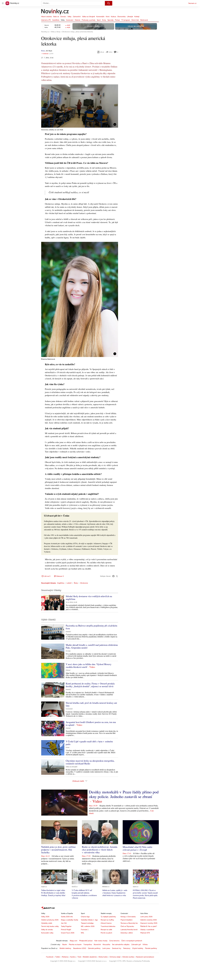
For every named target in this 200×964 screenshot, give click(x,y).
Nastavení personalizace (145, 957)
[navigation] (3, 3)
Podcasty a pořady (88, 20)
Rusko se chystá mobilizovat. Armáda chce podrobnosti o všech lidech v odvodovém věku (99, 849)
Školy (76, 583)
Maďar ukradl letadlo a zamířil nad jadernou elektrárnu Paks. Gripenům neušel (92, 646)
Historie (77, 20)
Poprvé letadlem (127, 920)
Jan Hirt (64, 923)
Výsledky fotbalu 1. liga (89, 920)
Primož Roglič (66, 929)
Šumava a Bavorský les (129, 923)
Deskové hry (116, 948)
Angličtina (60, 583)
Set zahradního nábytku (121, 944)
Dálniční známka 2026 (148, 920)
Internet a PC (46, 20)
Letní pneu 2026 (146, 917)
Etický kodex (103, 957)
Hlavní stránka (46, 16)
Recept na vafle (106, 929)
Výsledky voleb (46, 923)
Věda (63, 20)
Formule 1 (84, 929)
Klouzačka (106, 944)
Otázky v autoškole (147, 929)
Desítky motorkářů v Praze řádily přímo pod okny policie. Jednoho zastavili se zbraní (124, 794)
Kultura (113, 16)
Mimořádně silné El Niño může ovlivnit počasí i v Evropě (137, 848)
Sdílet (110, 52)
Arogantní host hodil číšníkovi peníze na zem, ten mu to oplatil (91, 723)
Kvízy (104, 20)
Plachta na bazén (75, 944)
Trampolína (87, 944)
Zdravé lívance (106, 923)
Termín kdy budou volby (50, 926)
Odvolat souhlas (128, 957)
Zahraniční (77, 16)
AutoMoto (55, 20)
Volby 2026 (45, 917)
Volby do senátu (47, 929)
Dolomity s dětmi (127, 933)
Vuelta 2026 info (67, 917)
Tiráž (79, 957)
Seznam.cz (192, 3)
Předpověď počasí (86, 941)
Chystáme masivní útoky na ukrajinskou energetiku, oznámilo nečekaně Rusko (90, 762)
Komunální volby (47, 933)
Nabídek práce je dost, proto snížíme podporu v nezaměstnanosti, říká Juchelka (58, 849)
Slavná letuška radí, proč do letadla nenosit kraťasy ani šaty (91, 704)
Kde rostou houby (100, 941)
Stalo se (56, 16)
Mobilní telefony (65, 948)
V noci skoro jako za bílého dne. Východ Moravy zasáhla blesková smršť (88, 666)
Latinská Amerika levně (129, 929)
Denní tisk (135, 20)
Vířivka (145, 944)
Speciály (110, 20)
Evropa (68, 651)
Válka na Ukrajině (88, 16)
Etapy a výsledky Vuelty (69, 920)
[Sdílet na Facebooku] (113, 576)
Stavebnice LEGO (79, 948)
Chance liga (85, 917)
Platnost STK (145, 933)
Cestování (69, 20)
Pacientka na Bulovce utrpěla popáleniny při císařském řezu (91, 627)
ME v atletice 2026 (87, 926)
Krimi (107, 16)
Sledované (144, 20)
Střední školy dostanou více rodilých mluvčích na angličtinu (89, 598)
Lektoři (69, 583)
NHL (82, 933)
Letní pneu (106, 948)
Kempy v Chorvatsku (128, 917)
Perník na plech (106, 933)
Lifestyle (130, 16)
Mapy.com (73, 941)
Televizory (126, 948)
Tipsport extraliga (87, 923)
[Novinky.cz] (55, 12)
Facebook (49, 957)
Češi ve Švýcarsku (127, 926)
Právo (43, 51)
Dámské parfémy (94, 948)
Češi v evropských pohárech (131, 941)
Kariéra (73, 957)
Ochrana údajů (115, 957)
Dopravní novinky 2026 (148, 923)
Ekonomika (121, 16)
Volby (69, 16)
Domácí (63, 16)
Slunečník (97, 944)
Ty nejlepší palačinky (108, 917)
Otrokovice (84, 583)
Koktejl (136, 16)
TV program (125, 20)
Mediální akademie (90, 957)
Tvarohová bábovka (108, 926)
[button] (79, 106)
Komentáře (100, 16)
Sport (99, 20)
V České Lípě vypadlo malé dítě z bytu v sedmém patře (89, 743)
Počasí (117, 20)
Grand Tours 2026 (67, 933)
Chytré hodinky (137, 948)
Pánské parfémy (151, 948)
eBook (102, 52)
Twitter (57, 957)
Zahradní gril (136, 944)
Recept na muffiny (107, 920)
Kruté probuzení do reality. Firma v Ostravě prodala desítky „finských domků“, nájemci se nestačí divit (90, 685)
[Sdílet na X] (117, 576)
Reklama (65, 957)
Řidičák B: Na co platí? (148, 926)
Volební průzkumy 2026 (49, 920)
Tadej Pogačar (66, 926)
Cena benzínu (114, 941)
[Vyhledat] (108, 3)
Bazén (64, 944)
